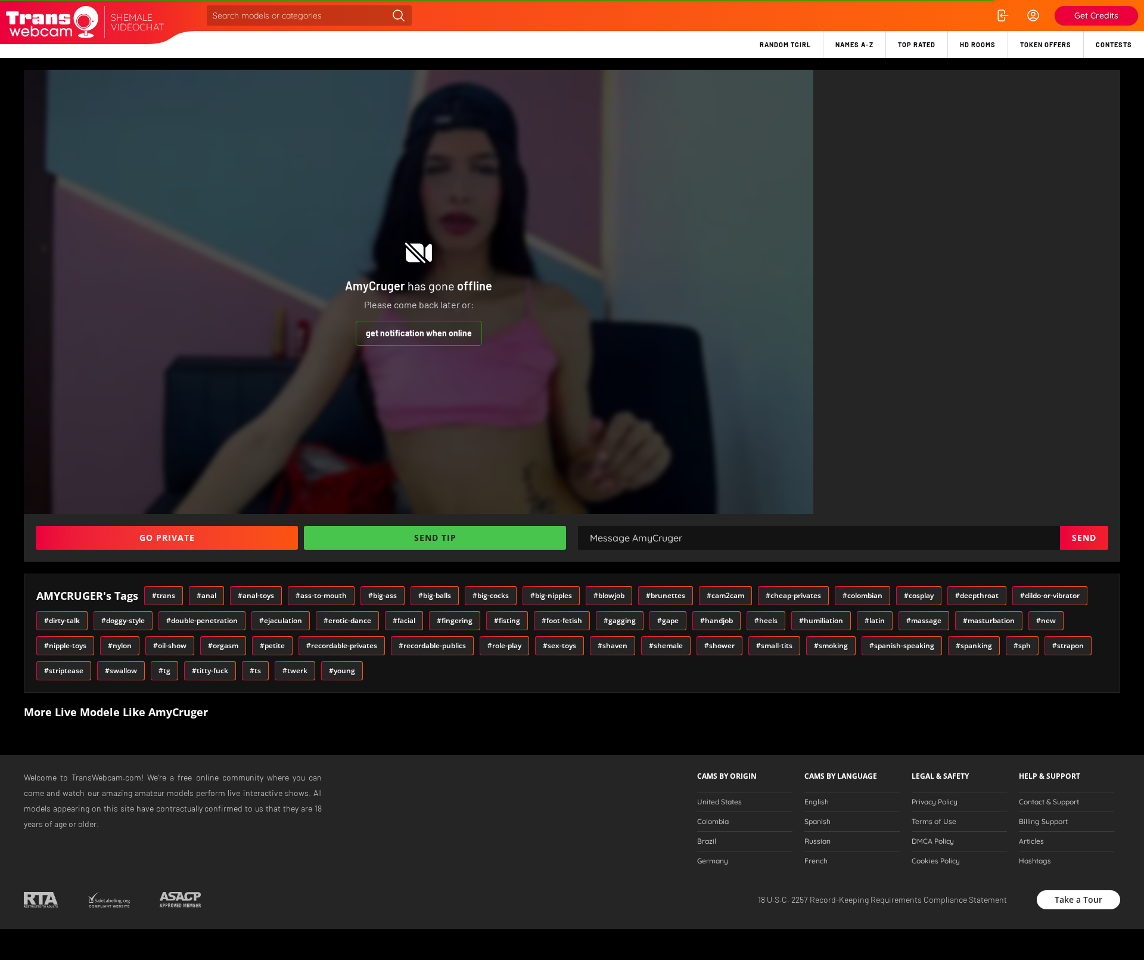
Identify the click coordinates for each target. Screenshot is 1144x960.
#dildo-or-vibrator (1050, 595)
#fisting (507, 620)
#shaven (612, 645)
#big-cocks (490, 595)
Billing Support (1043, 821)
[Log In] (1002, 15)
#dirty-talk (62, 620)
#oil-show (169, 645)
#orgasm (223, 645)
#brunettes (665, 595)
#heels (766, 620)
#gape (668, 620)
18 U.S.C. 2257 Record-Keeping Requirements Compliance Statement (882, 899)
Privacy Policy (935, 802)
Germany (712, 861)
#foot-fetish (562, 620)
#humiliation (821, 620)
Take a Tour (1078, 899)
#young (342, 670)
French (816, 861)
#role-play (504, 645)
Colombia (713, 821)
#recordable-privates (341, 645)
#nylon (120, 645)
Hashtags (1035, 861)
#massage (923, 620)
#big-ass (382, 595)
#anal (206, 595)
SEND (1084, 537)
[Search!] (399, 15)
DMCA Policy (933, 841)
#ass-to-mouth (321, 595)
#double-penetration (202, 620)
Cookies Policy (936, 861)
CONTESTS (1114, 44)
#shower (719, 645)
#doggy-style (123, 620)
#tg (164, 670)
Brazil (706, 841)
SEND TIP (435, 537)
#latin (875, 620)
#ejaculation (280, 620)
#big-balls (434, 595)
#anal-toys (256, 595)
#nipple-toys (65, 645)
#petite (272, 645)
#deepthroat (977, 595)
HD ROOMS (978, 44)
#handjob (716, 620)
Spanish (817, 821)
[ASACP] (180, 900)
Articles (1031, 841)
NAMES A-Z (854, 44)
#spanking (974, 645)
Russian (817, 841)
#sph (1022, 645)
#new (1046, 620)
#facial (404, 620)
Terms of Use (934, 821)
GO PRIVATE (167, 537)
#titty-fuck (210, 670)
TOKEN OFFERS (1045, 44)
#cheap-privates (793, 595)
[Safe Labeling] (109, 900)
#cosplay (919, 595)
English (816, 802)
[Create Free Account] (1033, 15)
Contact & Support (1049, 802)
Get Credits (1096, 15)
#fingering (454, 620)
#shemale (666, 645)
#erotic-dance (347, 620)
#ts (255, 670)
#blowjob (608, 595)
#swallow (121, 670)
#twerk (294, 670)
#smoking (831, 645)
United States (719, 802)
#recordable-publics (432, 645)
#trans (163, 595)
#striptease (63, 670)
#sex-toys (559, 645)
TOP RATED (916, 44)
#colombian (862, 595)
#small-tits (774, 645)
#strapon (1068, 645)
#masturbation (989, 620)
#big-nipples (551, 595)
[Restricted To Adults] (41, 900)
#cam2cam (725, 595)
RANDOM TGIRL (785, 44)
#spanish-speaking (901, 645)
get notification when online (419, 333)
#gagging (620, 620)
